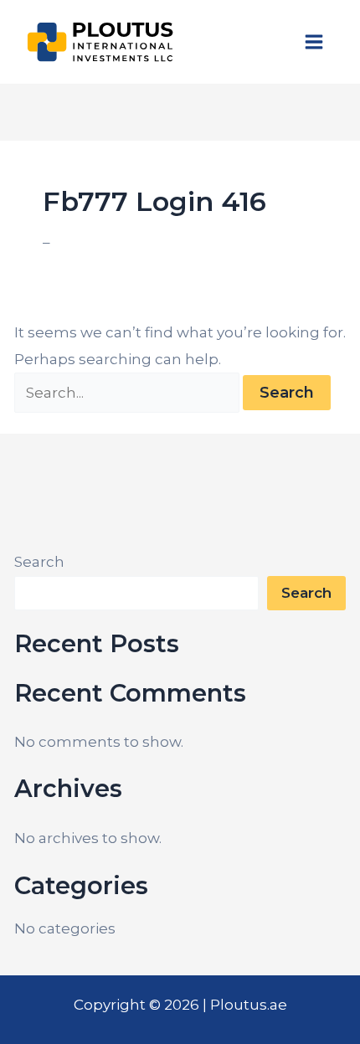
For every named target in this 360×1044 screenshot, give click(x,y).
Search (39, 561)
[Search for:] (128, 392)
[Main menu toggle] (315, 42)
